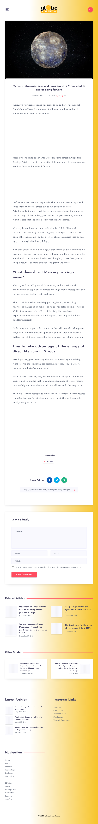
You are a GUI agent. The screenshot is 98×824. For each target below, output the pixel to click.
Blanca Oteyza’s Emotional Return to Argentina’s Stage (29, 729)
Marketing (9, 776)
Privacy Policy (59, 714)
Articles (8, 799)
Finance (8, 767)
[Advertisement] (49, 137)
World (7, 763)
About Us (57, 707)
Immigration (10, 789)
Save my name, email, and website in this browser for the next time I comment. (48, 567)
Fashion (8, 796)
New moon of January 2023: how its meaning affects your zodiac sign (32, 610)
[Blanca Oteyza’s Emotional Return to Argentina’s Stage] (9, 730)
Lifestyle (9, 783)
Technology (10, 770)
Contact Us (58, 710)
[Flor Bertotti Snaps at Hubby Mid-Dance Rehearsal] (9, 720)
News (7, 760)
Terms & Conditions (61, 720)
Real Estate (10, 793)
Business (9, 773)
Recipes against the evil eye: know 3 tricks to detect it (78, 610)
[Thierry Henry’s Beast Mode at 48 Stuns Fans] (9, 710)
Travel (7, 786)
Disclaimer (58, 717)
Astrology (49, 461)
